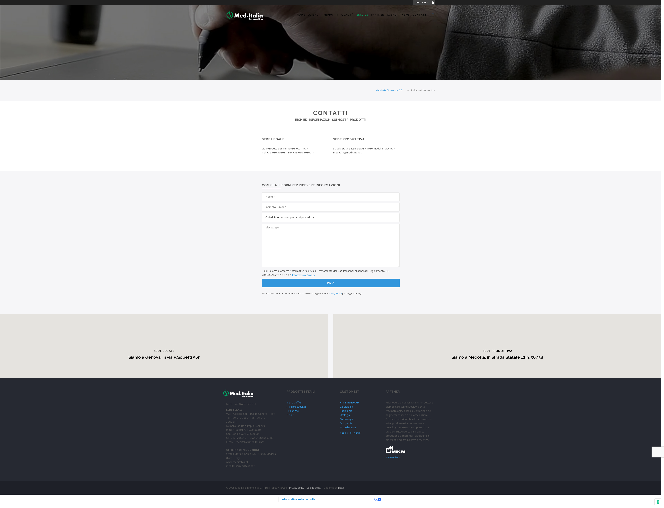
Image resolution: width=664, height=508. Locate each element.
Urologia (345, 415)
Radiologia (346, 410)
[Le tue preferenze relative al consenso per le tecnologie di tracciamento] (658, 502)
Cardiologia (346, 406)
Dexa (341, 487)
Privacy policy (296, 487)
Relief (290, 415)
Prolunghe (293, 410)
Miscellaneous (348, 427)
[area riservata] (433, 3)
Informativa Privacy (303, 275)
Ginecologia (346, 419)
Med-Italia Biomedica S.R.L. (390, 90)
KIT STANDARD (349, 402)
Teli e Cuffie (294, 402)
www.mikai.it (393, 457)
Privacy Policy (335, 293)
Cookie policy (313, 487)
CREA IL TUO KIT (350, 433)
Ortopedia (346, 423)
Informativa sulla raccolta (298, 499)
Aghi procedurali (296, 406)
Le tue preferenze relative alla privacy (346, 499)
